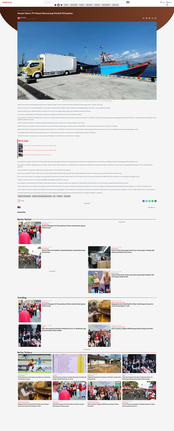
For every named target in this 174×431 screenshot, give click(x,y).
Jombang (55, 375)
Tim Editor (151, 207)
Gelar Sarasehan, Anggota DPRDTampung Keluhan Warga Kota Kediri (132, 328)
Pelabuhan (59, 196)
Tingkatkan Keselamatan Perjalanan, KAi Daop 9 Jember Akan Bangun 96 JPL (104, 378)
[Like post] (19, 200)
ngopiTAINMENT (106, 5)
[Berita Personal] (58, 5)
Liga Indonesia (21, 375)
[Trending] (55, 5)
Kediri (43, 327)
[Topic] (61, 5)
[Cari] (127, 2)
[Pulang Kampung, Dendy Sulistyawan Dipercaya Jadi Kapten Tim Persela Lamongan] (35, 363)
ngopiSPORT (89, 5)
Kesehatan (97, 5)
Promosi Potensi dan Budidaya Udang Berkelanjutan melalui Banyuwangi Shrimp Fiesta (138, 405)
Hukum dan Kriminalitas (118, 302)
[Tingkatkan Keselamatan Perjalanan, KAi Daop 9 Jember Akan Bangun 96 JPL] (104, 363)
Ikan (54, 196)
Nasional (82, 5)
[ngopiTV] (161, 2)
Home (18, 10)
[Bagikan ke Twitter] (146, 18)
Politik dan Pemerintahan (118, 327)
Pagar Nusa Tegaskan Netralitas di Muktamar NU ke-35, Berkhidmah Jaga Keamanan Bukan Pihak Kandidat (137, 378)
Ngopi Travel (90, 375)
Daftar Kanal (115, 5)
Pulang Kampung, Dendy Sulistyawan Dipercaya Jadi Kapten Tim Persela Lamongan (34, 378)
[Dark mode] (164, 2)
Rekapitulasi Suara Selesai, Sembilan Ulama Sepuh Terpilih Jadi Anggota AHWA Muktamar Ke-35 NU (69, 378)
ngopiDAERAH (74, 5)
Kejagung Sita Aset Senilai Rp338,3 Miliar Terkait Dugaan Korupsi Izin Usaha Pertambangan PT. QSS (33, 405)
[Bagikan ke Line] (149, 18)
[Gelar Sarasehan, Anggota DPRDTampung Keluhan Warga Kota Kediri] (99, 335)
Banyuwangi (30, 10)
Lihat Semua (153, 297)
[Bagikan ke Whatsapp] (152, 18)
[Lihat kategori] (167, 5)
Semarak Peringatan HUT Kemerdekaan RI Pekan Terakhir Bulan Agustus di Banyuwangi (68, 405)
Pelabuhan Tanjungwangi (24, 196)
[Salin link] (155, 18)
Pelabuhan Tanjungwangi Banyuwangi (42, 196)
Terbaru (66, 5)
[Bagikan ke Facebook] (143, 18)
